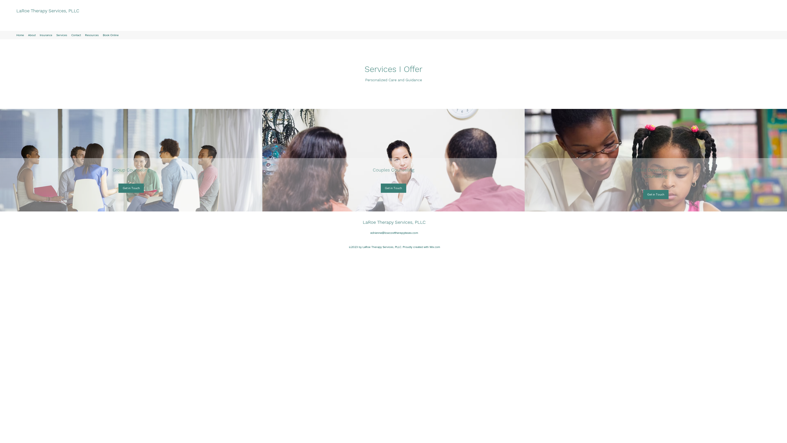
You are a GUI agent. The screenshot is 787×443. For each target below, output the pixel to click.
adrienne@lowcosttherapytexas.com (394, 232)
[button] (131, 188)
